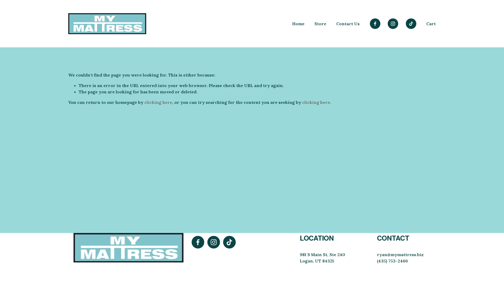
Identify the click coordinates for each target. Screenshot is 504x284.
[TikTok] (411, 23)
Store (320, 23)
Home (298, 23)
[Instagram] (393, 23)
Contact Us (348, 23)
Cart (431, 23)
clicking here (158, 102)
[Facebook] (375, 23)
